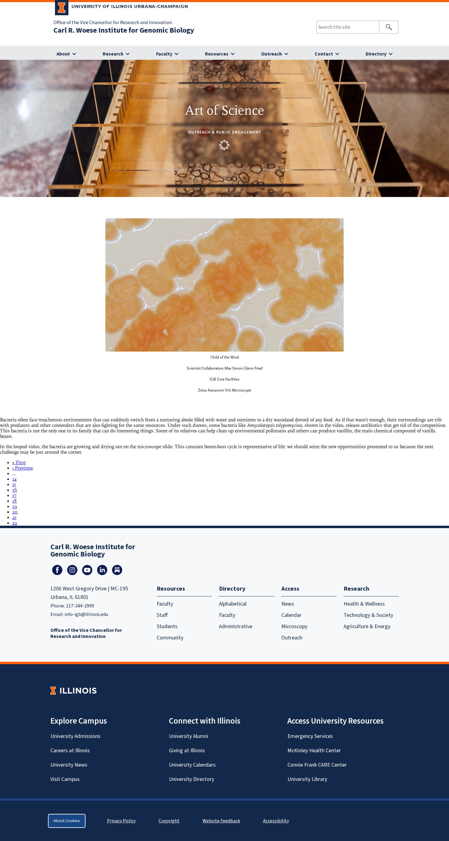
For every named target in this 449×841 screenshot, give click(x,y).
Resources (216, 54)
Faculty (164, 54)
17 (14, 495)
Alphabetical (232, 604)
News (287, 604)
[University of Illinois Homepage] (73, 690)
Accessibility (276, 821)
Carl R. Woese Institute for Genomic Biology (123, 30)
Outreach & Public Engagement (224, 132)
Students (167, 626)
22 (14, 523)
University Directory (191, 779)
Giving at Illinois (187, 750)
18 (14, 501)
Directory (376, 54)
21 (14, 517)
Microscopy (294, 626)
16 (14, 490)
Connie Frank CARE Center (317, 765)
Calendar (291, 615)
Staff (162, 615)
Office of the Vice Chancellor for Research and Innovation (112, 22)
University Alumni (188, 736)
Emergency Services (310, 736)
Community (170, 638)
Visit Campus (65, 779)
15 (14, 484)
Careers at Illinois (70, 750)
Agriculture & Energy (367, 626)
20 (15, 512)
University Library (307, 779)
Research (113, 54)
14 (14, 479)
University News (68, 765)
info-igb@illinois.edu (86, 614)
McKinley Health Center (314, 750)
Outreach (271, 54)
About (63, 54)
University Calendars (192, 765)
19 (14, 506)
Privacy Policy (121, 821)
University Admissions (75, 736)
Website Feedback (222, 821)
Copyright (169, 821)
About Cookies (66, 821)
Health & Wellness (364, 604)
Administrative (235, 626)
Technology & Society (368, 615)
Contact (324, 54)
